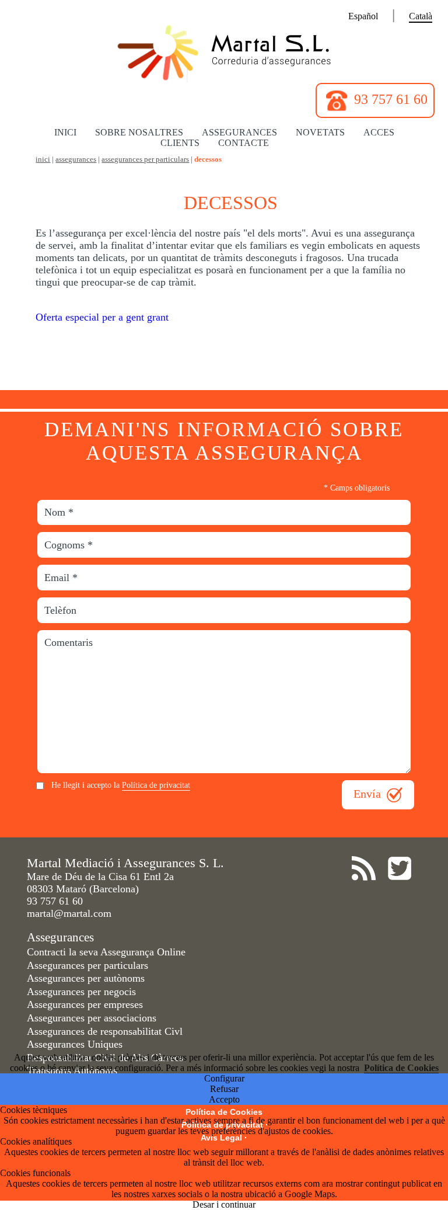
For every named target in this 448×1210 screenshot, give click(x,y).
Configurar (224, 1078)
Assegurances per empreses (85, 1004)
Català (420, 16)
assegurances (75, 159)
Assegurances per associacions (91, 1018)
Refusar (224, 1089)
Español (363, 16)
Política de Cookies (401, 1068)
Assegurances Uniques (75, 1044)
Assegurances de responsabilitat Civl (105, 1031)
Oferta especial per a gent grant (102, 317)
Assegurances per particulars (87, 965)
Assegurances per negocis (81, 991)
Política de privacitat (156, 785)
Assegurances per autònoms (86, 978)
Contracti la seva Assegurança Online (106, 952)
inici (43, 159)
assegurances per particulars (145, 159)
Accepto (224, 1099)
